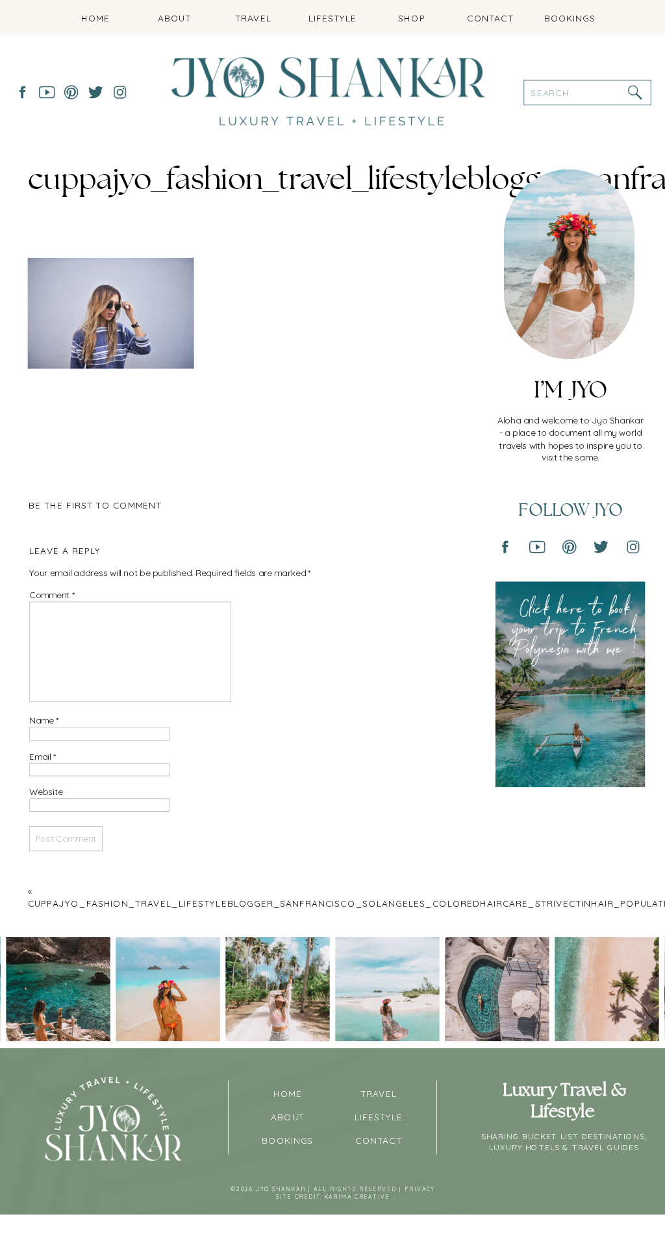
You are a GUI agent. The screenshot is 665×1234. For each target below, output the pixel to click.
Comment (52, 595)
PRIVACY (419, 1189)
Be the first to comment (95, 505)
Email (42, 756)
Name (43, 720)
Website (45, 792)
